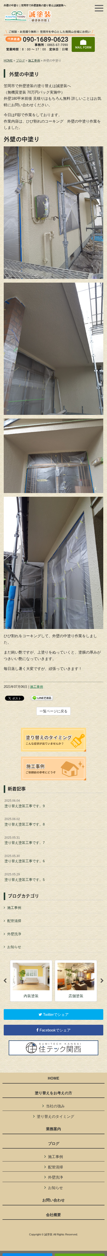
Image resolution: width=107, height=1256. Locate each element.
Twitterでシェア (55, 1014)
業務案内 (53, 1129)
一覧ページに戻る (53, 711)
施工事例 (34, 60)
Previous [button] (4, 980)
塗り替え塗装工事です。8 (24, 821)
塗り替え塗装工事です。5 (24, 877)
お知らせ (14, 947)
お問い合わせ (53, 1200)
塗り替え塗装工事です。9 (24, 803)
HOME (8, 60)
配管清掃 (14, 921)
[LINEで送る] (42, 697)
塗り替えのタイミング (55, 1116)
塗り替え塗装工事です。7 (24, 840)
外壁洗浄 (14, 934)
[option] (31, 981)
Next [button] (102, 980)
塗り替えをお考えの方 (53, 1093)
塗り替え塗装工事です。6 (24, 858)
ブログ (20, 60)
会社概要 (53, 1215)
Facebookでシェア (55, 1030)
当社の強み (55, 1106)
